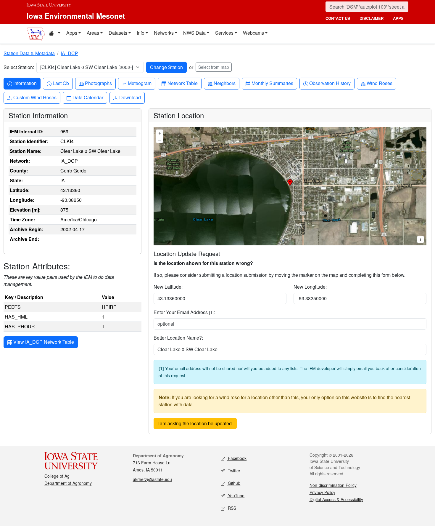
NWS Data (194, 32)
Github (233, 483)
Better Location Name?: (178, 337)
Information (25, 83)
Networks (164, 32)
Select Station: (19, 67)
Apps (71, 32)
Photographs (98, 83)
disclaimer (372, 18)
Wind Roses (379, 83)
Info (140, 32)
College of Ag (57, 476)
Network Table (182, 83)
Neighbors (224, 83)
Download (130, 97)
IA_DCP (69, 53)
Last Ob (60, 83)
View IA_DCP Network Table (43, 341)
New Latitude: (168, 286)
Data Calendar (87, 97)
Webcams (253, 32)
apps (398, 18)
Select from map (213, 67)
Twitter (233, 471)
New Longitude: (310, 286)
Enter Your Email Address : (184, 312)
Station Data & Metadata (29, 53)
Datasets (118, 32)
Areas (93, 32)
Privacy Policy (322, 492)
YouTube (235, 495)
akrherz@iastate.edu (152, 479)
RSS (231, 508)
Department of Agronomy (68, 483)
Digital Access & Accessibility (336, 499)
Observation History (330, 83)
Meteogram (140, 83)
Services (224, 32)
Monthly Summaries (272, 83)
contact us (338, 18)
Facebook (236, 458)
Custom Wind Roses (35, 97)
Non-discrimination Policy (333, 485)
